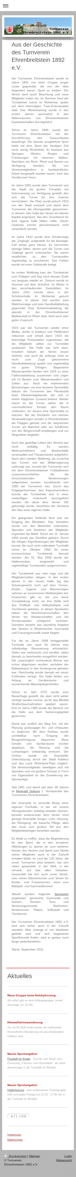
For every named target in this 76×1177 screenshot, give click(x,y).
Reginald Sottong (28, 791)
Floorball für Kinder (18, 1058)
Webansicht (64, 1160)
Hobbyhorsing (15, 1090)
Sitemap (34, 1156)
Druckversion (17, 1156)
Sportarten (61, 894)
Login (68, 1156)
